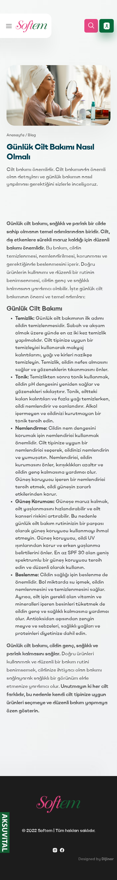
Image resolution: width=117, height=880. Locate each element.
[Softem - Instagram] (55, 850)
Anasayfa (15, 135)
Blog (32, 135)
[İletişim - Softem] (106, 26)
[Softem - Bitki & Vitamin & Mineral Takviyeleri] (31, 25)
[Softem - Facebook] (62, 850)
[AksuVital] (5, 832)
